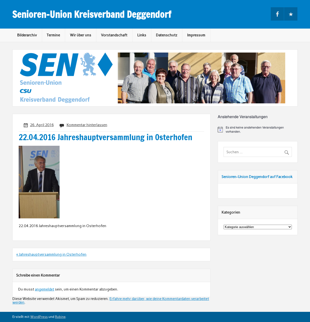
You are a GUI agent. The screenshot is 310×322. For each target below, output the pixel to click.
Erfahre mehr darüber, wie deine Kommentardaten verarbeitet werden (110, 301)
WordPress (39, 317)
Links (141, 35)
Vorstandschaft (114, 35)
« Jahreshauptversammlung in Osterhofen (51, 254)
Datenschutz (166, 35)
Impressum (196, 35)
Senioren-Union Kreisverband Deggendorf (91, 14)
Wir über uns (80, 35)
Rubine (60, 317)
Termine (53, 35)
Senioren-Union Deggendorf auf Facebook (257, 177)
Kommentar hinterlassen (87, 125)
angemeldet (44, 289)
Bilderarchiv (27, 35)
